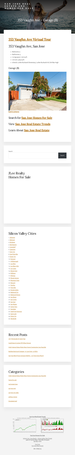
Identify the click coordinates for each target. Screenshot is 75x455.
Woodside (13, 318)
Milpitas (13, 275)
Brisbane (12, 242)
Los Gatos (13, 268)
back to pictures (14, 112)
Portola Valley (15, 290)
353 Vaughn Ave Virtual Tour (30, 39)
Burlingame (13, 244)
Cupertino (12, 249)
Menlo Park (14, 271)
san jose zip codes (14, 392)
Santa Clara (14, 306)
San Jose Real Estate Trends (32, 124)
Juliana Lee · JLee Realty (30, 438)
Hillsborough (14, 261)
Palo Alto (13, 287)
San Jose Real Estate (36, 130)
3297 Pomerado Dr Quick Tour (17, 339)
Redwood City (14, 292)
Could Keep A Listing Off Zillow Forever (20, 343)
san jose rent (12, 388)
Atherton (12, 237)
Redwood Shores (15, 295)
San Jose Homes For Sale (36, 118)
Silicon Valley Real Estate (45, 438)
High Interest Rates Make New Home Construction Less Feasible (27, 347)
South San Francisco (16, 311)
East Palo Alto (14, 254)
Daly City (12, 252)
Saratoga (13, 309)
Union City (13, 316)
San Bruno (13, 297)
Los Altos (13, 264)
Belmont (12, 240)
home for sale (13, 380)
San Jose (13, 302)
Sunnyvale (13, 314)
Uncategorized (13, 401)
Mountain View (15, 280)
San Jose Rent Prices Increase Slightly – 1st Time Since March (26, 355)
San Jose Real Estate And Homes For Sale (19, 6)
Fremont (13, 259)
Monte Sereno (15, 278)
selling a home (13, 397)
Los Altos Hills (15, 266)
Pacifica (13, 285)
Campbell (12, 247)
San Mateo (14, 304)
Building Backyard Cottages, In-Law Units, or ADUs (23, 351)
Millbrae (13, 273)
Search (11, 151)
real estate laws (13, 384)
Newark (13, 283)
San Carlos (14, 299)
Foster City (13, 256)
